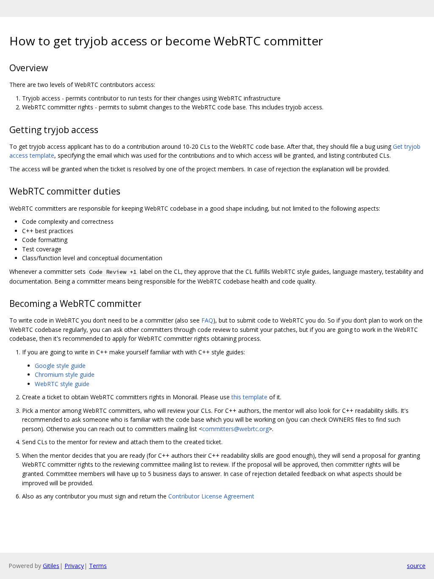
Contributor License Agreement (211, 496)
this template (249, 397)
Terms (98, 566)
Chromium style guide (65, 374)
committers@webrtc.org (235, 429)
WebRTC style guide (62, 384)
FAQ (207, 320)
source (416, 566)
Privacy (74, 566)
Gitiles (51, 566)
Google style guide (60, 366)
